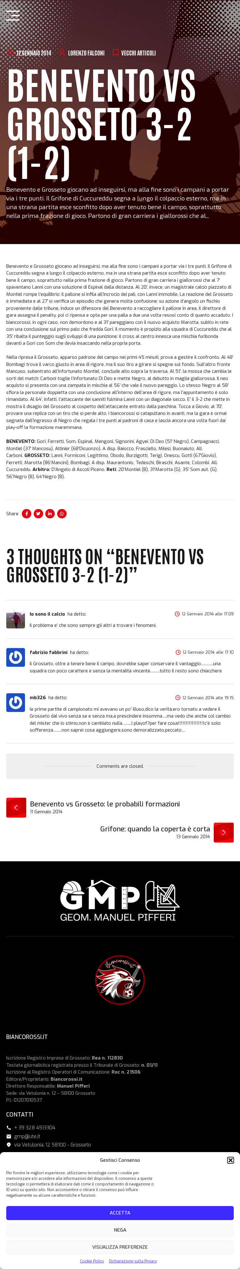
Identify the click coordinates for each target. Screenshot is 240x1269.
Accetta (120, 1213)
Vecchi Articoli (138, 52)
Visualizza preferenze (120, 1247)
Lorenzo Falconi (86, 52)
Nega (120, 1230)
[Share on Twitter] (38, 513)
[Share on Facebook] (26, 513)
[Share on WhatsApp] (62, 513)
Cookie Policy (92, 1261)
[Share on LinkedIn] (50, 513)
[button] (231, 1160)
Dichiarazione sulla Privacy (133, 1261)
